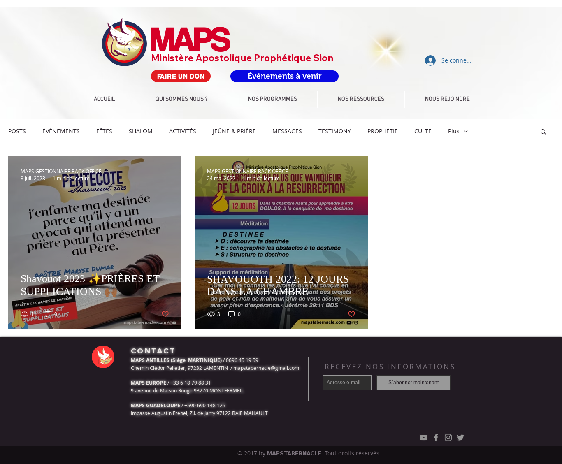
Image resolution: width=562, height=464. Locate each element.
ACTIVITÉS (182, 131)
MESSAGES (287, 131)
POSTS (17, 131)
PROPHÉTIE (382, 131)
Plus (454, 131)
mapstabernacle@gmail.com (266, 367)
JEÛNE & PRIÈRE (234, 131)
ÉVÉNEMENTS (61, 131)
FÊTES (104, 131)
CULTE (423, 131)
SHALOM (141, 131)
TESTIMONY (334, 131)
